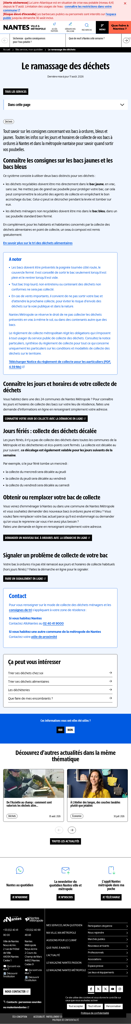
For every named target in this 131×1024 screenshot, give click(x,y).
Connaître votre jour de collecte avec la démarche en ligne (44, 419)
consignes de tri (20, 610)
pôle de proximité (44, 637)
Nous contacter (15, 991)
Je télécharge (111, 897)
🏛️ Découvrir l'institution (10, 975)
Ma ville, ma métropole (61, 933)
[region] (65, 40)
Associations (94, 959)
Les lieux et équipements (101, 972)
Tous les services (16, 92)
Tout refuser (94, 1006)
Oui (60, 730)
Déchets (8, 121)
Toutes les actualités (65, 841)
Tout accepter (76, 1006)
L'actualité (53, 955)
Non (70, 730)
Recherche (87, 30)
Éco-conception (19, 1017)
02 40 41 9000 (53, 623)
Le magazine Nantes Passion (63, 963)
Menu (102, 30)
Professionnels (96, 952)
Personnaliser (113, 1006)
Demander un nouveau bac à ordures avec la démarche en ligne (46, 538)
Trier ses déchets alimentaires (28, 681)
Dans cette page (19, 105)
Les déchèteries (19, 690)
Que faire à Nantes (58, 948)
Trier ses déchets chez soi (25, 673)
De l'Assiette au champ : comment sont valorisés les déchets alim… (29, 804)
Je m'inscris (65, 897)
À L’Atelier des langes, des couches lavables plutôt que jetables (95, 804)
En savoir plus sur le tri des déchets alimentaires (38, 243)
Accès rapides (54, 30)
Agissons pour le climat (61, 940)
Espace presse (95, 966)
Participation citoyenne (100, 926)
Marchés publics (96, 939)
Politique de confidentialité (65, 1020)
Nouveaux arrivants (98, 946)
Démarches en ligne (70, 30)
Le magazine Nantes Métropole (66, 970)
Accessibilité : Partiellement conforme (51, 1017)
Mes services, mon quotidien (29, 50)
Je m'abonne (19, 897)
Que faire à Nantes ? (120, 27)
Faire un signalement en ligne (24, 579)
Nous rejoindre (96, 933)
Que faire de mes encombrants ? (30, 698)
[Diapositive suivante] (126, 40)
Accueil (6, 50)
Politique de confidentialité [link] (95, 1013)
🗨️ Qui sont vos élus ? (11, 968)
